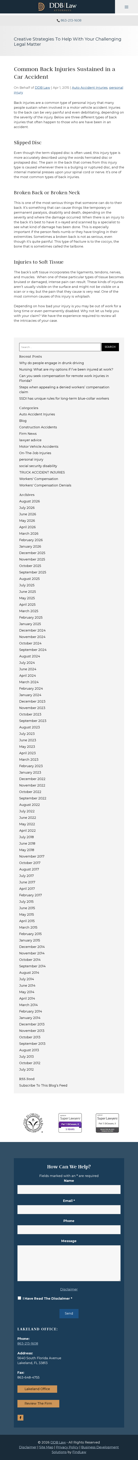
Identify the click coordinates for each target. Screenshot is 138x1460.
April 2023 (27, 753)
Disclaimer (69, 1289)
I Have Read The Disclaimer (47, 1299)
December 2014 (32, 947)
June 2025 (27, 592)
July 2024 (27, 663)
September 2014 (32, 966)
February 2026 (31, 540)
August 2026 (29, 501)
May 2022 (27, 824)
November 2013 (31, 1031)
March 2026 (28, 534)
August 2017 (29, 869)
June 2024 (27, 669)
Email (69, 1201)
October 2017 (29, 863)
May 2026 (27, 521)
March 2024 (29, 682)
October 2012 (29, 1063)
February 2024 (31, 689)
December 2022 (32, 779)
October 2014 (30, 960)
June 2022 (27, 818)
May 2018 (26, 850)
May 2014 (26, 992)
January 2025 (30, 624)
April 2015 (27, 921)
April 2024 (27, 676)
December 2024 (32, 630)
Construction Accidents (38, 427)
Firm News (28, 434)
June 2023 (27, 740)
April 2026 (27, 527)
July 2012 (26, 1070)
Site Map (46, 1447)
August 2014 (29, 973)
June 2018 (27, 844)
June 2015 (27, 908)
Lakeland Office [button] (37, 1389)
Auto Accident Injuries (90, 88)
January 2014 (29, 1018)
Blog (23, 421)
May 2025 (27, 598)
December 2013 (32, 1024)
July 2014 (26, 979)
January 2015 (29, 940)
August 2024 (29, 656)
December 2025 (32, 553)
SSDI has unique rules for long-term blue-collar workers (64, 399)
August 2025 (29, 579)
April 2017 (27, 889)
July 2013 (26, 1057)
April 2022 (27, 831)
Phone (68, 1221)
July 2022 (27, 811)
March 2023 (28, 760)
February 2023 (31, 766)
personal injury (31, 459)
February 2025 (31, 618)
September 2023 (32, 721)
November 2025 (32, 559)
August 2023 (29, 727)
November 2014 (32, 953)
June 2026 (27, 514)
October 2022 (30, 792)
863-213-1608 (71, 20)
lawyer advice (30, 440)
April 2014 (27, 998)
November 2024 (32, 637)
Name (69, 1181)
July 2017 (26, 876)
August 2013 (29, 1050)
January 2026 (30, 546)
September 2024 (33, 650)
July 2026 (27, 508)
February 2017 (30, 895)
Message (69, 1241)
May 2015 (26, 915)
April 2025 (27, 605)
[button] (126, 7)
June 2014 (27, 986)
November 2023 (32, 708)
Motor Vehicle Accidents (38, 447)
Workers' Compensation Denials (45, 485)
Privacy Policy (67, 1447)
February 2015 (30, 934)
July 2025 (26, 585)
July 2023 (27, 734)
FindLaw (79, 1452)
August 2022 (29, 805)
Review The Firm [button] (38, 1403)
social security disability (38, 466)
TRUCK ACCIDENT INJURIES (42, 472)
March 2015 (28, 927)
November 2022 (32, 785)
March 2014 (28, 1005)
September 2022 (32, 798)
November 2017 (31, 856)
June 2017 (27, 882)
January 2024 (30, 695)
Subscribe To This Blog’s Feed (43, 1085)
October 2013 (29, 1037)
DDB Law (42, 88)
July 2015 (26, 902)
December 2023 (32, 701)
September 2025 (32, 572)
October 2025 (30, 566)
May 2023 (27, 747)
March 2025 (28, 611)
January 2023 (30, 772)
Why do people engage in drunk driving (51, 363)
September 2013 (32, 1044)
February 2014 (30, 1011)
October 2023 (30, 714)
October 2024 (30, 643)
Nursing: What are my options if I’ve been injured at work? (66, 369)
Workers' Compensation (38, 479)
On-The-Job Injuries (35, 453)
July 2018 (26, 837)
